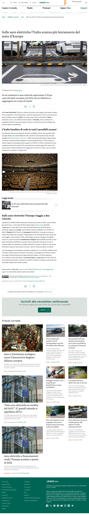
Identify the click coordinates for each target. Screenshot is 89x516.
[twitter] (51, 506)
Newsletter (24, 2)
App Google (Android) (9, 490)
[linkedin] (69, 506)
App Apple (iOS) (7, 487)
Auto (5, 371)
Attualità (5, 482)
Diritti (14, 12)
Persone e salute (82, 12)
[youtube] (61, 506)
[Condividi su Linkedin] (34, 107)
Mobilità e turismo (55, 12)
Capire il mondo (9, 8)
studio (15, 120)
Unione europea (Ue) (28, 281)
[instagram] (65, 506)
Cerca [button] (34, 3)
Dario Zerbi (18, 90)
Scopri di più (48, 292)
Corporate (5, 501)
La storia (27, 490)
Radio (30, 8)
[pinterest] (54, 506)
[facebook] (47, 506)
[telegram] (72, 506)
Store (15, 2)
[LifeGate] (44, 2)
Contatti (27, 484)
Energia (23, 12)
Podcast (46, 8)
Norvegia (40, 225)
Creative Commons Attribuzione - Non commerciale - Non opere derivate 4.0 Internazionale (30, 276)
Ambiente (5, 12)
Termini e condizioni (30, 501)
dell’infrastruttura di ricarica (17, 138)
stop (40, 250)
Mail (25, 492)
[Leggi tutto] (86, 321)
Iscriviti (43, 310)
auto (37, 281)
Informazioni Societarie (32, 498)
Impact (83, 8)
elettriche (42, 281)
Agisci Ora (65, 8)
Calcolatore (6, 503)
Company (27, 482)
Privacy (26, 495)
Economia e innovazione (37, 12)
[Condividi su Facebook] (26, 107)
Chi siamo (27, 487)
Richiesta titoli (7, 498)
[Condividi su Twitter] (30, 107)
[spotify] (58, 506)
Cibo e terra (68, 12)
